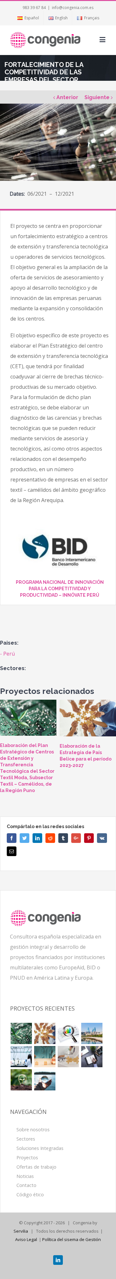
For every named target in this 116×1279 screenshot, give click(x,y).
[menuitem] (28, 18)
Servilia (21, 1231)
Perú (9, 653)
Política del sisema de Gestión (71, 1239)
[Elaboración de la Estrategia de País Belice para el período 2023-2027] (88, 718)
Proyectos (27, 1157)
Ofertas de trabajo (36, 1167)
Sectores (25, 1139)
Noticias (25, 1176)
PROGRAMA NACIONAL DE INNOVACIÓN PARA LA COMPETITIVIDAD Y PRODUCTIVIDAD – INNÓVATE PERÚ (60, 589)
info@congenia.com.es (72, 7)
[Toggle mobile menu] (103, 39)
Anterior (67, 97)
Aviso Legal (26, 1239)
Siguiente (97, 97)
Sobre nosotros (33, 1129)
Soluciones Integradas (39, 1148)
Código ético (30, 1194)
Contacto (26, 1185)
